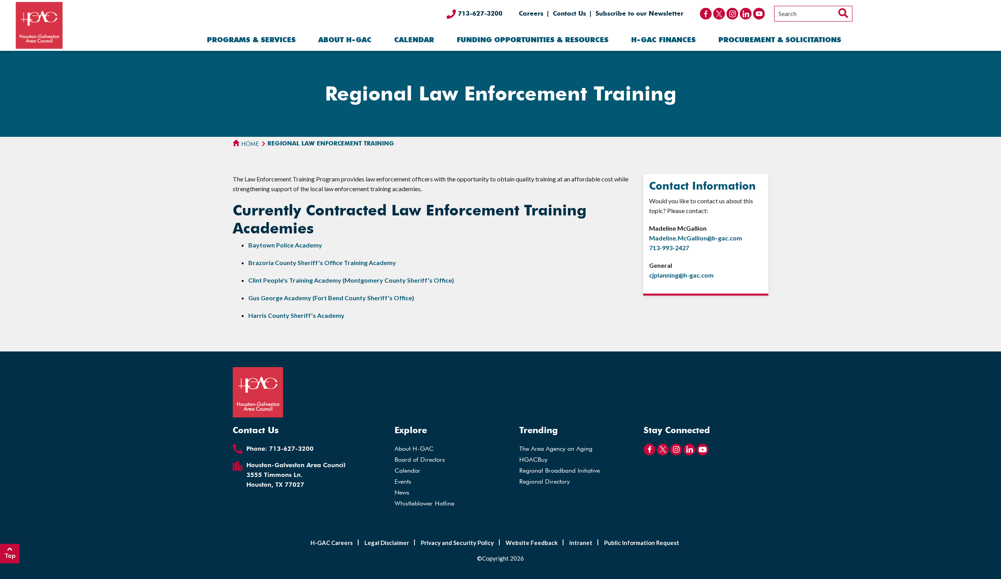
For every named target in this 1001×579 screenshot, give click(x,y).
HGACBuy (533, 459)
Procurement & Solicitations (779, 40)
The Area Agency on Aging (555, 448)
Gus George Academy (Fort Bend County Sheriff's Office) (331, 297)
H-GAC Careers (331, 542)
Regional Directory (544, 481)
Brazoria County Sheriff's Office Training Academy (322, 262)
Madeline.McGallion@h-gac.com (695, 238)
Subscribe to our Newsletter (639, 13)
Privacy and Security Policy (457, 542)
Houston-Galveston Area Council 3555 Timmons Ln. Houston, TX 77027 (296, 474)
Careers (531, 13)
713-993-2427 (669, 247)
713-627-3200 (479, 13)
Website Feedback (532, 542)
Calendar (414, 40)
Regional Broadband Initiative (559, 470)
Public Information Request (641, 542)
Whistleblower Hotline (424, 503)
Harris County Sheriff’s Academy (296, 315)
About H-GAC (344, 40)
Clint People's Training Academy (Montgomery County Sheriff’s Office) (351, 280)
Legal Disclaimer (386, 542)
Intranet (580, 542)
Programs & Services (251, 40)
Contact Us (569, 13)
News (402, 492)
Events (403, 481)
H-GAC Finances (663, 40)
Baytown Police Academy (285, 245)
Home (249, 143)
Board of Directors (420, 459)
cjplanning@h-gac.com (681, 275)
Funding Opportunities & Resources (532, 40)
